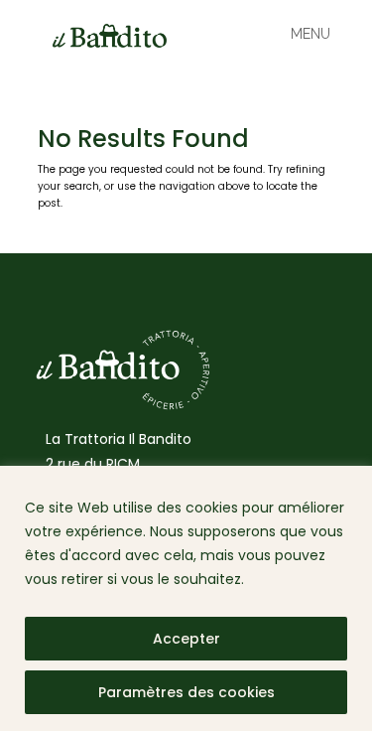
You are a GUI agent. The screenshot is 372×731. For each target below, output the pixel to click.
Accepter (186, 639)
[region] (186, 598)
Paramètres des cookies (186, 692)
